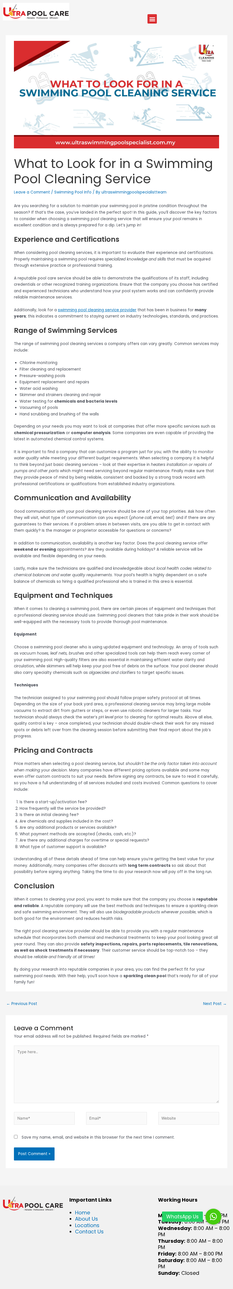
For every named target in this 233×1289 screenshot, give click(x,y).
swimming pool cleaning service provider (97, 310)
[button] (152, 19)
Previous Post (21, 1003)
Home (82, 1212)
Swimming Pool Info (72, 192)
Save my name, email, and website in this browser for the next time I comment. (98, 1137)
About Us (86, 1218)
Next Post (215, 1003)
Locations (87, 1225)
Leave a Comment (32, 192)
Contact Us (89, 1231)
